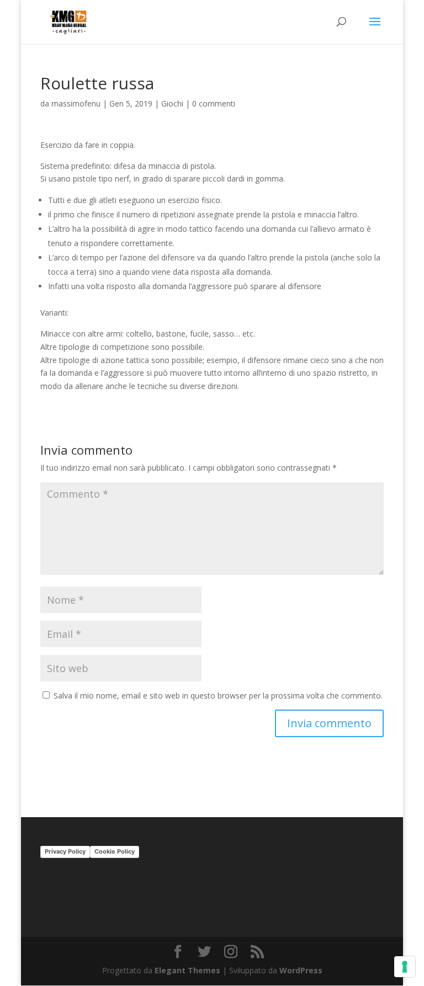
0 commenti (213, 103)
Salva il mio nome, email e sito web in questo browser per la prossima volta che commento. (218, 695)
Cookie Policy (114, 851)
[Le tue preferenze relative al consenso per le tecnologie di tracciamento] (404, 966)
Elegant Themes (187, 970)
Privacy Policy (65, 851)
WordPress (300, 970)
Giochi (172, 103)
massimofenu (75, 103)
